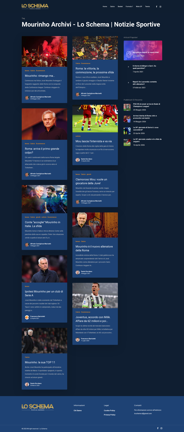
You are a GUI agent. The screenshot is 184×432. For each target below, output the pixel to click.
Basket (120, 6)
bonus (27, 70)
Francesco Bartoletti (37, 316)
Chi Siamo (78, 411)
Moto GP (139, 6)
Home (105, 6)
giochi (89, 174)
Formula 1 (129, 6)
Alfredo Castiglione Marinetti (40, 97)
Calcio (112, 6)
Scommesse (40, 70)
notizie (78, 136)
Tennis (147, 6)
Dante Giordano (86, 159)
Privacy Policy (109, 415)
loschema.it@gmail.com (143, 414)
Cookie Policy (109, 411)
